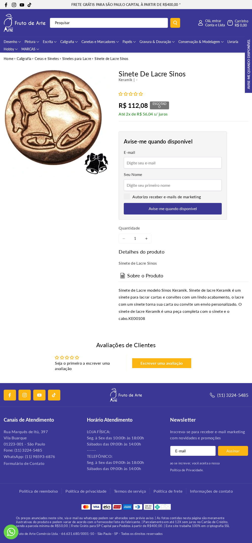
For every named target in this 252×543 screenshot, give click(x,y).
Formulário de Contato (24, 463)
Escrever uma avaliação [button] (162, 363)
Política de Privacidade (186, 470)
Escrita (48, 42)
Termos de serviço (130, 491)
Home (8, 59)
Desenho (10, 42)
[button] (237, 22)
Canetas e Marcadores (98, 42)
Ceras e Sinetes (47, 59)
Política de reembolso (38, 491)
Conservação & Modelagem (199, 42)
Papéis (127, 42)
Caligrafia (67, 42)
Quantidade (129, 228)
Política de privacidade (85, 491)
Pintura (30, 42)
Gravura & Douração (155, 42)
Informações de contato (211, 491)
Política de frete (168, 491)
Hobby (9, 49)
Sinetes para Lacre (76, 59)
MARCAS (28, 49)
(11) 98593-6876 (40, 456)
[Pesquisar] (175, 23)
